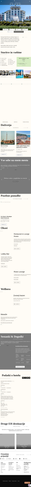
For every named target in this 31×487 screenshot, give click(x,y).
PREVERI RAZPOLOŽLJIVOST (19, 31)
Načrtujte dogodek (11, 468)
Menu (1, 1)
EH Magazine (18, 468)
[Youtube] (29, 378)
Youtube (26, 458)
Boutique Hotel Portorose (22, 64)
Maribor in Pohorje (3, 469)
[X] (19, 458)
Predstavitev (10, 465)
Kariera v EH (18, 465)
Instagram (9, 458)
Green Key (25, 63)
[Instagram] (25, 378)
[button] (2, 179)
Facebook (2, 458)
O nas (17, 464)
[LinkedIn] (13, 458)
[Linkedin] (27, 378)
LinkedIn (16, 458)
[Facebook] (23, 378)
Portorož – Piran (3, 465)
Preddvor (2, 472)
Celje (1, 468)
